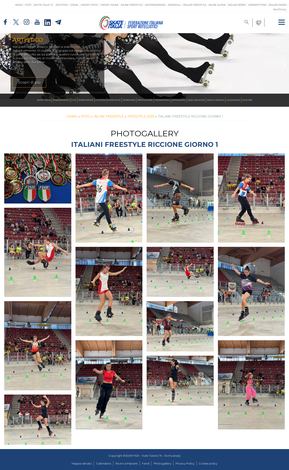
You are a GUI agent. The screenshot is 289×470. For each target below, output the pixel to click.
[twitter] (16, 22)
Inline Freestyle (132, 4)
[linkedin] (47, 23)
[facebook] (5, 22)
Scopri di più (29, 82)
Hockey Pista (89, 4)
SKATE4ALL (280, 9)
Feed (145, 463)
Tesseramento (61, 100)
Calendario (233, 100)
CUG (74, 100)
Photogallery (162, 463)
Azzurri (247, 100)
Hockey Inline (109, 4)
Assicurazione (196, 100)
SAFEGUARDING (215, 100)
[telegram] (58, 22)
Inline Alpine (217, 4)
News (19, 4)
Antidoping (179, 100)
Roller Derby (237, 4)
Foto (28, 4)
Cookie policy (208, 463)
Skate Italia (44, 100)
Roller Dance (278, 4)
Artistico (62, 4)
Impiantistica (162, 100)
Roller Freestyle (194, 4)
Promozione (145, 100)
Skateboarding (155, 4)
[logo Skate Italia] (131, 28)
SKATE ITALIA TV (43, 4)
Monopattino (257, 4)
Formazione (86, 100)
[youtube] (37, 22)
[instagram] (26, 22)
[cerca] (247, 22)
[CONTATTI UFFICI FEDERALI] (258, 22)
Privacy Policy (185, 463)
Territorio (129, 100)
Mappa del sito (82, 463)
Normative (114, 100)
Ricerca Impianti (127, 463)
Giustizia (100, 100)
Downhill (174, 4)
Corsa (74, 4)
